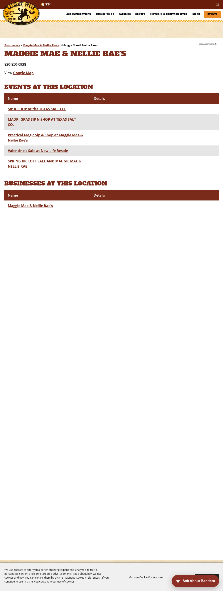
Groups (140, 14)
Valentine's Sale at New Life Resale (38, 150)
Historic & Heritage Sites (168, 14)
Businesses (12, 45)
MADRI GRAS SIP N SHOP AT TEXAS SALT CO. (42, 122)
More (196, 14)
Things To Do (105, 14)
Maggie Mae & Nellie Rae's (41, 45)
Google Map (23, 72)
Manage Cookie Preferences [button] (146, 577)
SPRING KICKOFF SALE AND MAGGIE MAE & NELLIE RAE (44, 164)
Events (213, 14)
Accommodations (78, 14)
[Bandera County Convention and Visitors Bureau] (21, 13)
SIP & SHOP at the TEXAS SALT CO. (37, 109)
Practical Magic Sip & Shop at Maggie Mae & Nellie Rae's (45, 138)
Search (217, 4)
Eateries (125, 14)
